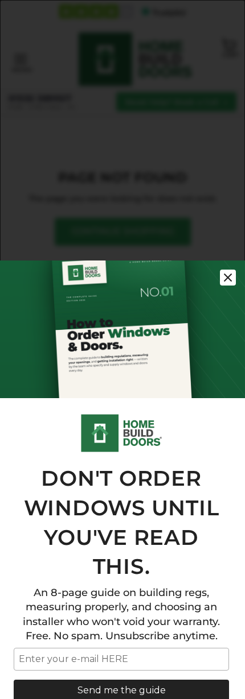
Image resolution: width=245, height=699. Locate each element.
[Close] (228, 278)
